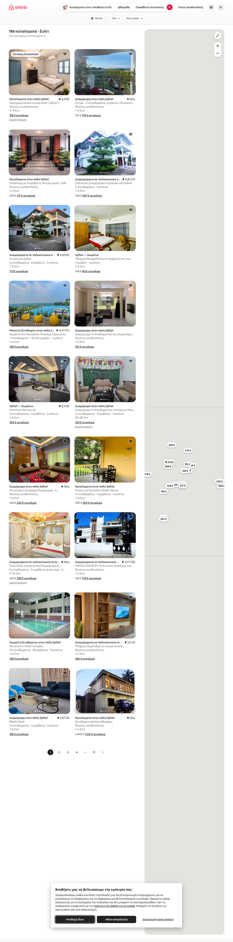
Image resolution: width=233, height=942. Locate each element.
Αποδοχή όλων (75, 919)
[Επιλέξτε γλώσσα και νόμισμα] (211, 7)
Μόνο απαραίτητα (117, 919)
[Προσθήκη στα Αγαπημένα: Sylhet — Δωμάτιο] (131, 210)
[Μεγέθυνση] (217, 45)
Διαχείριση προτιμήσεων (158, 919)
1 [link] (50, 752)
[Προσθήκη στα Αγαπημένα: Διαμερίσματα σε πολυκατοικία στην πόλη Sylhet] (131, 134)
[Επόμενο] (102, 752)
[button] (18, 115)
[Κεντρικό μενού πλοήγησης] (220, 7)
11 (94, 752)
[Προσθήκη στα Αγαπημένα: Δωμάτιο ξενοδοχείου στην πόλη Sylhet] (65, 597)
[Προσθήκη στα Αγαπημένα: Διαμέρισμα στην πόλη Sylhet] (131, 54)
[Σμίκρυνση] (217, 53)
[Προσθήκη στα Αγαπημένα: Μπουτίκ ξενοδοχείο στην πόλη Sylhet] (65, 285)
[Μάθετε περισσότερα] (44, 36)
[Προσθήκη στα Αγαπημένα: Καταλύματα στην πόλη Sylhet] (65, 54)
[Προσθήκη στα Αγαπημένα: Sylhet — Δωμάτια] (65, 361)
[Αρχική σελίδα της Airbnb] (18, 7)
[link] (42, 752)
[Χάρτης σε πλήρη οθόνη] (217, 35)
